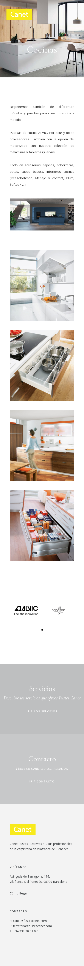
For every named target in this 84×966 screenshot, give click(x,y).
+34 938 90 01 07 (25, 931)
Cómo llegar (19, 893)
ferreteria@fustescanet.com (32, 926)
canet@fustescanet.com (30, 921)
